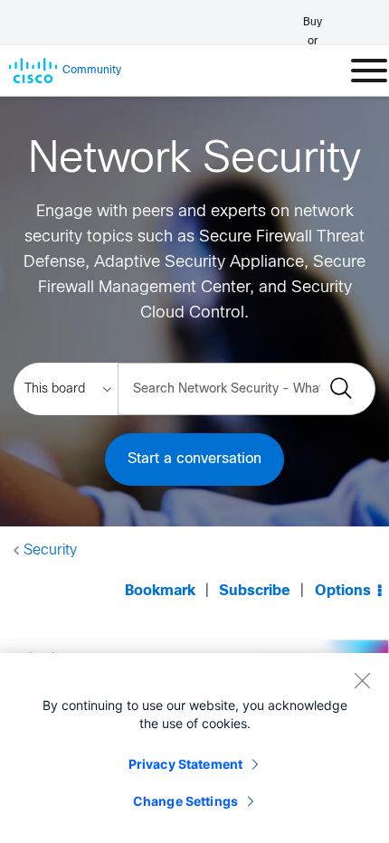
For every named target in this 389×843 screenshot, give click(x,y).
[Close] (362, 680)
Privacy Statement (185, 764)
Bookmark (160, 591)
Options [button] (343, 591)
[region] (194, 748)
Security (50, 550)
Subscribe (254, 591)
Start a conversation (194, 459)
